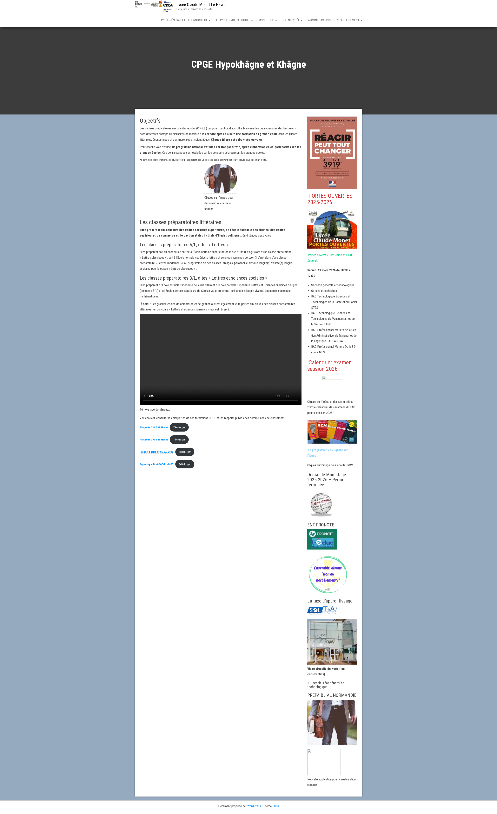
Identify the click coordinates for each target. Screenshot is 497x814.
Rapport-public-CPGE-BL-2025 (156, 464)
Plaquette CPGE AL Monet (154, 427)
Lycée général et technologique (184, 20)
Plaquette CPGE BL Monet (154, 439)
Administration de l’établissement (334, 20)
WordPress (254, 806)
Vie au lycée (291, 20)
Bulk (276, 806)
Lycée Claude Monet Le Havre (201, 4)
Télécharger (179, 427)
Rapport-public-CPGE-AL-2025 (156, 451)
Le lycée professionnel (233, 20)
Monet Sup (267, 20)
